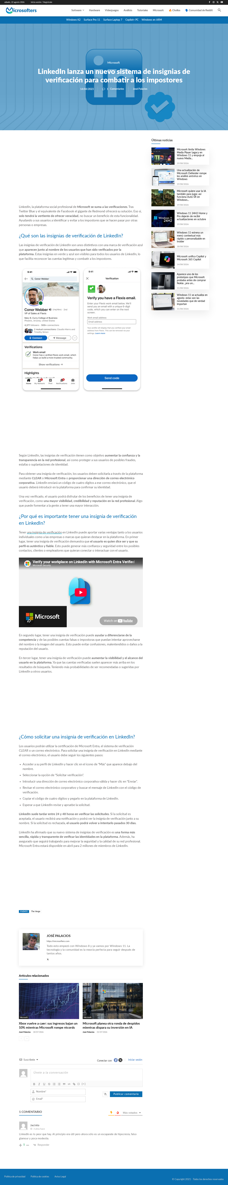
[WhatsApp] (93, 142)
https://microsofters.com (58, 941)
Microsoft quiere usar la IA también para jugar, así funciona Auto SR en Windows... (191, 195)
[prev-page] (21, 1038)
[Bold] (34, 1084)
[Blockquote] (64, 1084)
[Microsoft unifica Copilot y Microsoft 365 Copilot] (162, 260)
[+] (84, 1083)
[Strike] (49, 1084)
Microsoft (113, 62)
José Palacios (140, 89)
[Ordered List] (54, 1084)
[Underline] (44, 1084)
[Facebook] (210, 2)
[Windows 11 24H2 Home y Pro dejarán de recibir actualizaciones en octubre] (162, 218)
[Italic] (39, 1084)
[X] (218, 2)
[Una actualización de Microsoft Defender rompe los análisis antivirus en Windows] (162, 177)
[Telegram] (109, 142)
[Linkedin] (101, 142)
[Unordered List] (59, 1084)
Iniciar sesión (135, 1060)
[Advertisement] (81, 176)
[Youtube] (222, 2)
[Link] (74, 1084)
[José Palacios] (33, 947)
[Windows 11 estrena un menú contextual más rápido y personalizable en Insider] (162, 239)
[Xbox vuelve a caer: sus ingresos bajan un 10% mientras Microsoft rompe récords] (49, 1001)
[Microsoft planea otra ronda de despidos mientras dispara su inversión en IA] (113, 1001)
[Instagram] (214, 2)
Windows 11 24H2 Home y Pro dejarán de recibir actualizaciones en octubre (192, 216)
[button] (219, 10)
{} (78, 1083)
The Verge (35, 911)
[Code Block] (69, 1084)
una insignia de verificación (44, 532)
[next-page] (27, 1038)
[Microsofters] (28, 10)
